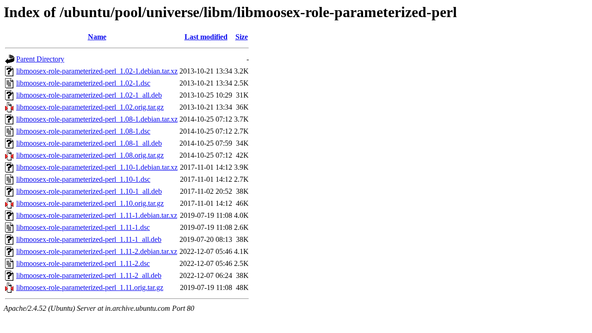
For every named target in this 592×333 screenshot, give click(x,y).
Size (241, 37)
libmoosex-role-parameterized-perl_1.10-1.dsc (83, 179)
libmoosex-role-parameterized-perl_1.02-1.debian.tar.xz (97, 71)
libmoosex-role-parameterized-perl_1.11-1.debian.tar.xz (96, 215)
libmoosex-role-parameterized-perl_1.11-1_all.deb (88, 239)
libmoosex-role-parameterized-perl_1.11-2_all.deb (88, 275)
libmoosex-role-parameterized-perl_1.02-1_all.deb (89, 95)
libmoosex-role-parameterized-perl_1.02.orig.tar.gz (90, 107)
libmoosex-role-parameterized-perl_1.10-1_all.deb (89, 191)
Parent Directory (40, 59)
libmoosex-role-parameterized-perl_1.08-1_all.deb (89, 143)
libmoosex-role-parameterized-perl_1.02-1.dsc (83, 83)
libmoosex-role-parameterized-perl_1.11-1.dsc (83, 227)
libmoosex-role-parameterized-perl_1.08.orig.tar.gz (90, 155)
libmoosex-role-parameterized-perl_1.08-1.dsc (83, 131)
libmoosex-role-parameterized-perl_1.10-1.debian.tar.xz (97, 167)
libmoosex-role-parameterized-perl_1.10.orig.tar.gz (90, 203)
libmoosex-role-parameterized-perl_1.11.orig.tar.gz (89, 287)
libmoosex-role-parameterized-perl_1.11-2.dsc (83, 263)
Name (97, 37)
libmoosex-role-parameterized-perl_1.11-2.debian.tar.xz (96, 251)
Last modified (206, 37)
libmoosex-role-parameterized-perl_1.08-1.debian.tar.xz (97, 119)
